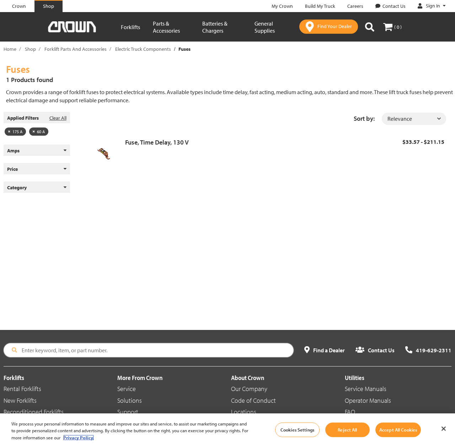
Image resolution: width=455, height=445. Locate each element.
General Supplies (265, 27)
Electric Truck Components (143, 49)
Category (17, 187)
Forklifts (130, 27)
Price (12, 169)
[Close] (443, 428)
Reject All (347, 429)
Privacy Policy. (78, 437)
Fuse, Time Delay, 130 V (157, 142)
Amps (13, 150)
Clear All (57, 118)
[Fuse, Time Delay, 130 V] (106, 154)
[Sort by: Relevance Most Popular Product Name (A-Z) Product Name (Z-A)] (414, 119)
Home (10, 49)
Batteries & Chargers (215, 27)
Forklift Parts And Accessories (75, 49)
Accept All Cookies (398, 429)
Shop (30, 49)
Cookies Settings (297, 429)
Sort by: (364, 118)
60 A (41, 131)
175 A (17, 131)
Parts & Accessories (166, 27)
